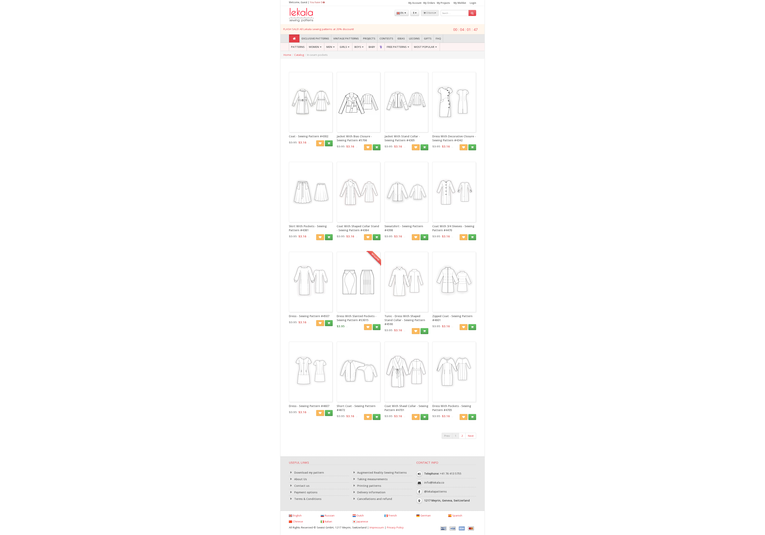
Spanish (456, 515)
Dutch (360, 515)
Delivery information (370, 492)
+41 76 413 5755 (450, 473)
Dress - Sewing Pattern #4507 (309, 316)
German (425, 515)
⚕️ (380, 47)
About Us (300, 479)
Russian (329, 515)
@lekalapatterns (435, 491)
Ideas (401, 38)
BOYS (357, 47)
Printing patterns (368, 486)
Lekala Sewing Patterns (309, 15)
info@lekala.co (434, 482)
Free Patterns (397, 47)
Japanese (362, 521)
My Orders (429, 3)
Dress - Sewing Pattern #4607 (309, 406)
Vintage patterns (346, 38)
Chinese (297, 521)
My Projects (443, 3)
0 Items (430, 13)
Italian (328, 521)
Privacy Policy (395, 527)
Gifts (428, 38)
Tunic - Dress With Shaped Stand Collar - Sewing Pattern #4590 (404, 320)
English (297, 515)
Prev (447, 436)
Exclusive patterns (315, 38)
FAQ (438, 38)
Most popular (424, 47)
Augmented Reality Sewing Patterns (381, 472)
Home (287, 55)
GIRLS (343, 47)
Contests (386, 38)
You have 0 (316, 2)
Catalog (299, 55)
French (392, 515)
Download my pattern (308, 472)
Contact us (301, 486)
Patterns (298, 47)
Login (473, 3)
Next (471, 436)
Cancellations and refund (374, 499)
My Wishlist (460, 3)
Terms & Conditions (307, 499)
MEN (329, 47)
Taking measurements (371, 479)
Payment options (305, 492)
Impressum (377, 527)
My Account (415, 3)
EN (402, 13)
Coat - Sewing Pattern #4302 (308, 136)
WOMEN (314, 47)
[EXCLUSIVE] (358, 310)
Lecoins (414, 38)
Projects (369, 38)
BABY (372, 47)
